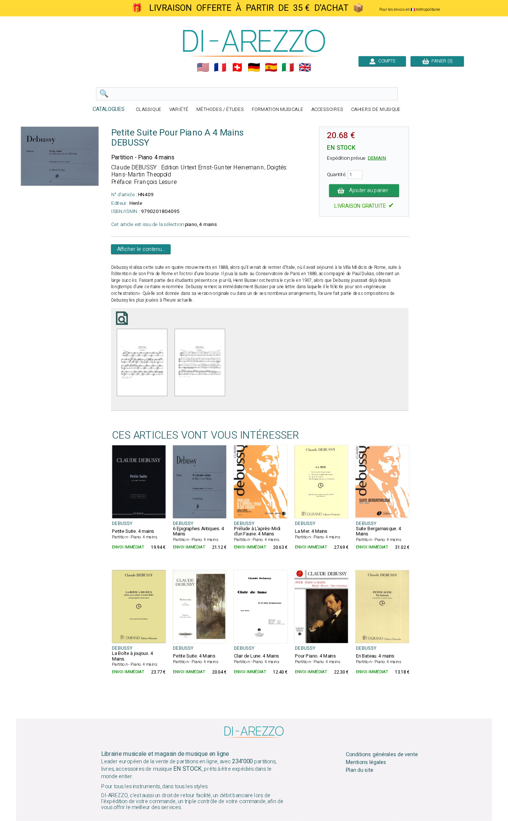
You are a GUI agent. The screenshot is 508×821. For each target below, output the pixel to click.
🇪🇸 (271, 67)
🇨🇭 (237, 67)
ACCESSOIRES (327, 109)
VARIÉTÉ (179, 109)
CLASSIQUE (148, 109)
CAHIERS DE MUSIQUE (376, 109)
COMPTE (386, 61)
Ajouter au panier (369, 191)
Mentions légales (366, 762)
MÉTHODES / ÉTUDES (220, 109)
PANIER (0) (441, 61)
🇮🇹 (288, 67)
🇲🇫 (220, 67)
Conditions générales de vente (382, 755)
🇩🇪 (254, 67)
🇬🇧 (305, 67)
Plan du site (359, 770)
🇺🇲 (203, 67)
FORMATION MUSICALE (277, 109)
